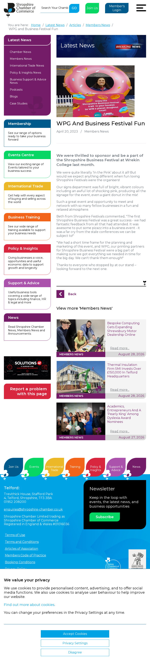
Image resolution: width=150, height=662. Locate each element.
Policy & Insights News (25, 72)
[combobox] (54, 8)
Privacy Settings (75, 643)
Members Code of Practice (25, 555)
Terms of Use (15, 535)
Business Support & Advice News (28, 81)
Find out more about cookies (29, 605)
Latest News (19, 40)
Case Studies (18, 103)
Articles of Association (21, 549)
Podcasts (16, 89)
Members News (21, 59)
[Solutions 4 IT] (27, 368)
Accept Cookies (75, 634)
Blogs (14, 96)
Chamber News (20, 52)
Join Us (92, 8)
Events (34, 467)
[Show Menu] (141, 7)
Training (75, 467)
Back (72, 294)
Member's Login (117, 8)
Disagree (75, 652)
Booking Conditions (20, 562)
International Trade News (27, 65)
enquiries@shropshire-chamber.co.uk (33, 509)
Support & (116, 468)
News (136, 467)
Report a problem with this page (28, 391)
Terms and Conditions (22, 542)
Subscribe (105, 517)
